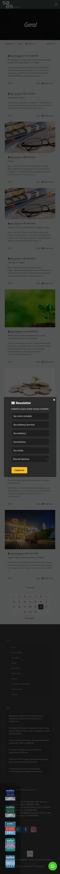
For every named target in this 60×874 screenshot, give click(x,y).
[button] (52, 866)
